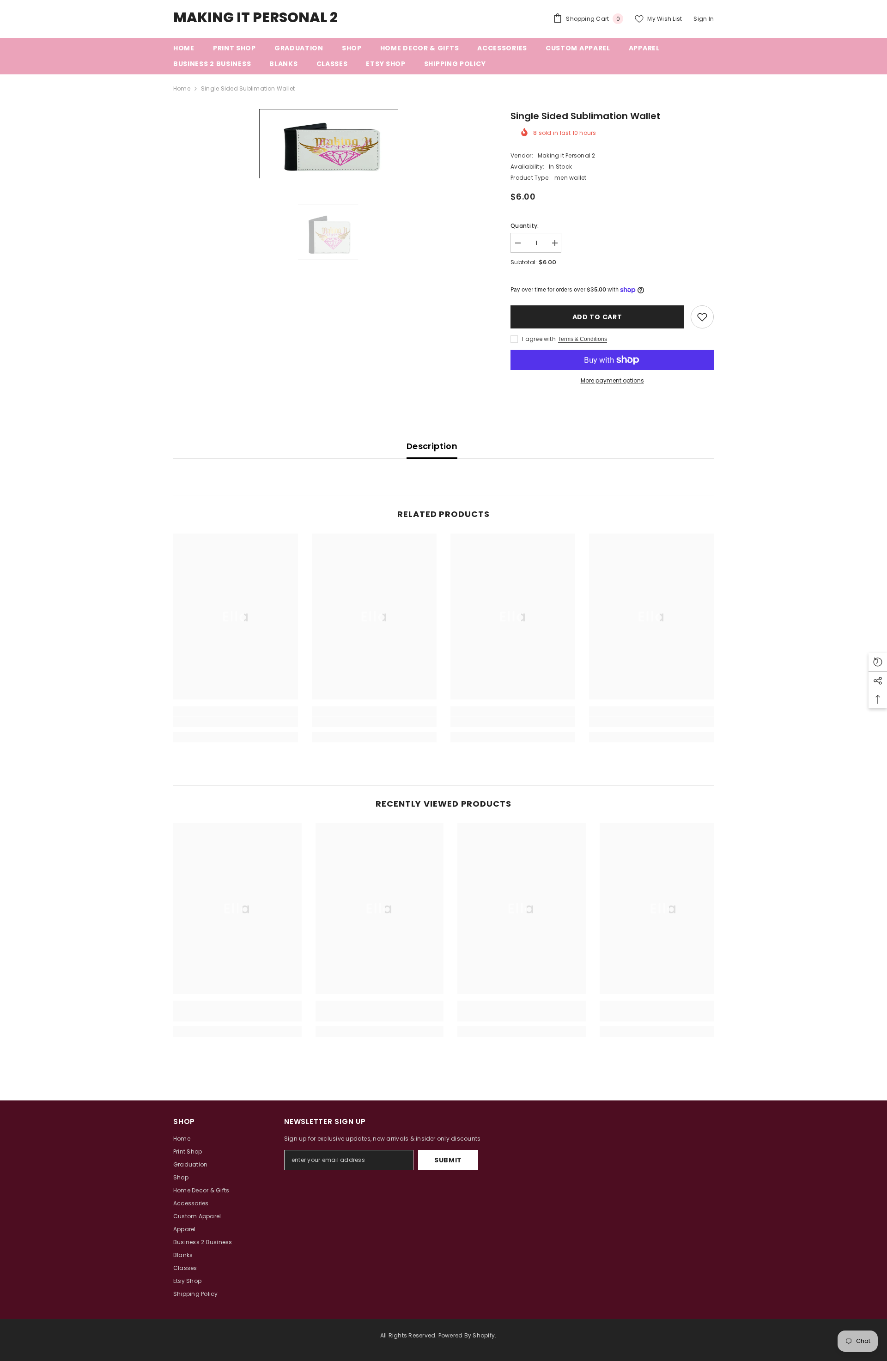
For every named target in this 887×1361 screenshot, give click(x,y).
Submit (448, 1160)
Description (432, 446)
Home (181, 88)
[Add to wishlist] (702, 316)
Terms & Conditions (582, 339)
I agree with (539, 339)
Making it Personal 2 (566, 155)
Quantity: (524, 226)
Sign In (703, 19)
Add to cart (597, 317)
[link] (235, 722)
